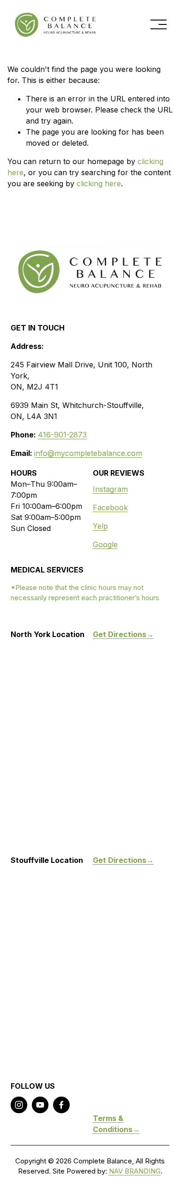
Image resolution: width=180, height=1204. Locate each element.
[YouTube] (40, 1105)
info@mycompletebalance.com (88, 453)
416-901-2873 (62, 434)
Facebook (110, 507)
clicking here (99, 183)
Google (105, 544)
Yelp (100, 526)
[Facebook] (61, 1105)
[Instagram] (19, 1105)
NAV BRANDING (135, 1171)
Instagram (110, 489)
